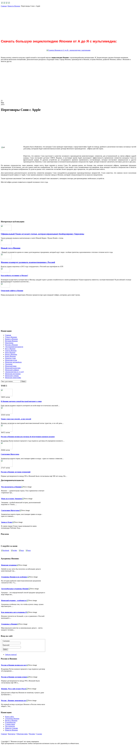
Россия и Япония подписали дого (14, 665)
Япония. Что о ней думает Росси (13, 689)
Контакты (11, 734)
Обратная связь (22, 734)
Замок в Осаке (6, 522)
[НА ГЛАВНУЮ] (2, 3)
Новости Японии (13, 6)
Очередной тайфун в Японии (12, 291)
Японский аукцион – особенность (14, 600)
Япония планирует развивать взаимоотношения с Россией (28, 262)
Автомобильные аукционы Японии (14, 589)
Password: (6, 645)
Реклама (32, 734)
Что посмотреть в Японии (11, 487)
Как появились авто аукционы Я (14, 612)
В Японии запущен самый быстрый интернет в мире (21, 401)
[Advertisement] (65, 22)
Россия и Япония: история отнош (14, 677)
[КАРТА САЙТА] (4, 3)
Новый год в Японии (10, 248)
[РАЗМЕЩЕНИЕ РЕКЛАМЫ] (9, 3)
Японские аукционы (9, 565)
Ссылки (39, 734)
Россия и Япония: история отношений (15, 472)
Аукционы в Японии (9, 624)
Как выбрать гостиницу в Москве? (14, 275)
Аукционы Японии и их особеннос (14, 577)
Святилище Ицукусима (10, 454)
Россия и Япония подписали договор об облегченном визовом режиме (28, 437)
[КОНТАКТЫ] (7, 3)
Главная (4, 6)
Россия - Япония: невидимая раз (13, 700)
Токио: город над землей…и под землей (16, 419)
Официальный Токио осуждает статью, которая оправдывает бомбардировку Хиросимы (42, 234)
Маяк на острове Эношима (11, 499)
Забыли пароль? (11, 654)
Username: (6, 641)
